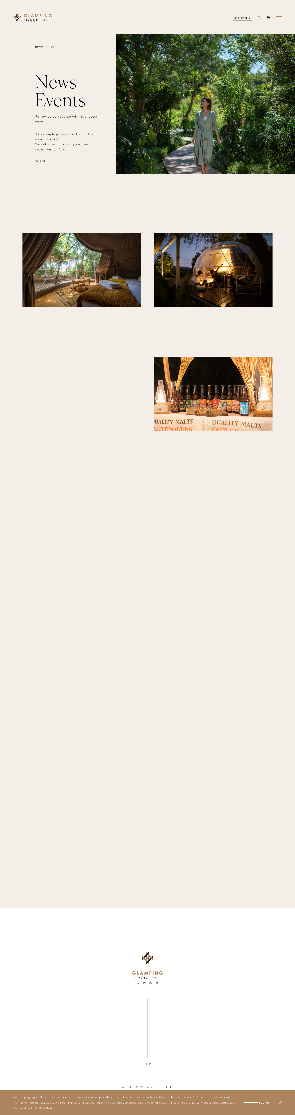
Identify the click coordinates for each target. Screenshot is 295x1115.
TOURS (105, 1057)
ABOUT (59, 1047)
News (52, 46)
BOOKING (243, 17)
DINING (82, 1057)
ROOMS (59, 1057)
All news (110, 217)
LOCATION (105, 1047)
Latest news (141, 217)
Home (39, 46)
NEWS (82, 1047)
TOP (147, 1063)
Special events (179, 217)
